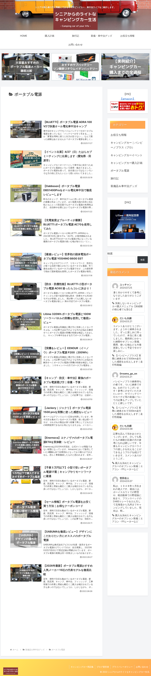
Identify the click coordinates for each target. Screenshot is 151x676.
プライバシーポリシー (122, 667)
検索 (110, 253)
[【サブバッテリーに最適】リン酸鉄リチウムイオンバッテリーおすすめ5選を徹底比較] (75, 66)
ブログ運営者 (103, 667)
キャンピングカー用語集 (82, 667)
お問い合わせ (142, 667)
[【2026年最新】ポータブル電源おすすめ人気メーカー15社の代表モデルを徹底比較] (25, 66)
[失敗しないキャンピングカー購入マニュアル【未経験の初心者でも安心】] (125, 66)
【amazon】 (127, 98)
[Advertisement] (51, 106)
